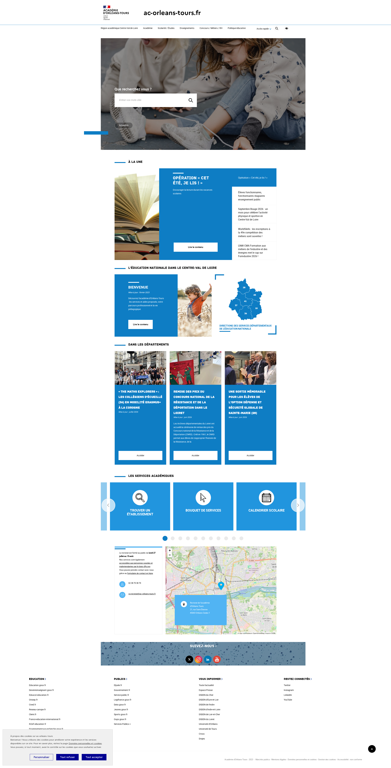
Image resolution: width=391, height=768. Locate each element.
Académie (147, 28)
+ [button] (170, 550)
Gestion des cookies (327, 759)
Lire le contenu (140, 324)
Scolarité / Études (166, 28)
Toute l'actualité (206, 685)
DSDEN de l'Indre (206, 704)
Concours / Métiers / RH (211, 28)
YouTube (288, 699)
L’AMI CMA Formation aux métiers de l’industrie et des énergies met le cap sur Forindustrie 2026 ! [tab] (252, 251)
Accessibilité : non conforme (349, 759)
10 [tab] (234, 538)
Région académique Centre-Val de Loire (119, 28)
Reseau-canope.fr (37, 709)
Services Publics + (122, 723)
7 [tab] (211, 538)
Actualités (123, 125)
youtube (217, 659)
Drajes (202, 738)
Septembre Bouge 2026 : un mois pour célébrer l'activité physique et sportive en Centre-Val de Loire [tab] (253, 214)
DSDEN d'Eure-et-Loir (209, 699)
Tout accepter (94, 757)
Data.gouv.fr (120, 704)
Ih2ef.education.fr (37, 723)
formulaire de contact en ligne (140, 573)
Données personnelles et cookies (85, 743)
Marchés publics (263, 759)
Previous (108, 505)
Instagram (289, 690)
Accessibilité (286, 28)
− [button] (170, 555)
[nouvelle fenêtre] (266, 506)
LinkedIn (288, 694)
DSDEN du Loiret (206, 719)
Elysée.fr (118, 685)
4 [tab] (188, 538)
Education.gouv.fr (37, 685)
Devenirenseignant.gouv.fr (41, 690)
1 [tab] (165, 538)
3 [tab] (180, 538)
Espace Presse (206, 690)
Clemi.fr (32, 714)
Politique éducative (237, 28)
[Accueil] (116, 12)
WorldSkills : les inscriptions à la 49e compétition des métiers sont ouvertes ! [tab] (254, 232)
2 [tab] (173, 538)
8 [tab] (218, 538)
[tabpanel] (173, 214)
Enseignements (187, 28)
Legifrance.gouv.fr (122, 699)
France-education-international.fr (44, 719)
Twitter (287, 685)
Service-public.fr (121, 694)
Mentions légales (278, 759)
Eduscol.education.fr (39, 694)
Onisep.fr (33, 699)
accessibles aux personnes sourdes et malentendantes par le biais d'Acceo (136, 565)
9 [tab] (226, 538)
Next (298, 505)
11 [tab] (241, 538)
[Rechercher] (276, 29)
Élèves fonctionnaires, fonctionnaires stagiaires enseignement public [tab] (251, 196)
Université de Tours (208, 728)
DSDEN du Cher (206, 694)
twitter (189, 659)
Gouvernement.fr (122, 690)
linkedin (208, 659)
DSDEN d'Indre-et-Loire (209, 709)
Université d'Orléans (208, 723)
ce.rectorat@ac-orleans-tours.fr (142, 593)
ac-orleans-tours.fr (172, 13)
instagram (198, 659)
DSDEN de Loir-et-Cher (209, 714)
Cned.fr (32, 704)
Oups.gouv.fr (120, 719)
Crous (202, 733)
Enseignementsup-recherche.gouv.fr (46, 728)
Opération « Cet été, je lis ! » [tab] (252, 177)
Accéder (140, 455)
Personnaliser (41, 757)
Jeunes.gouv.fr (121, 709)
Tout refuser (67, 757)
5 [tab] (195, 538)
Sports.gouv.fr (121, 714)
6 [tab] (203, 538)
